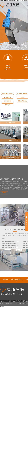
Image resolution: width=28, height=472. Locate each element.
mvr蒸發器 (18, 304)
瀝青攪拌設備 (9, 304)
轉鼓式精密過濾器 (7, 93)
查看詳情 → (4, 192)
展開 (26, 221)
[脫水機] (10, 127)
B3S (14, 304)
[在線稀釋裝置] (10, 144)
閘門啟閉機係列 (22, 101)
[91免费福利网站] (10, 109)
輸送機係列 (7, 97)
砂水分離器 (7, 101)
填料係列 (7, 104)
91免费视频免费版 (22, 93)
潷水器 (22, 97)
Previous (2, 25)
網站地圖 (2, 306)
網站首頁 (5, 279)
